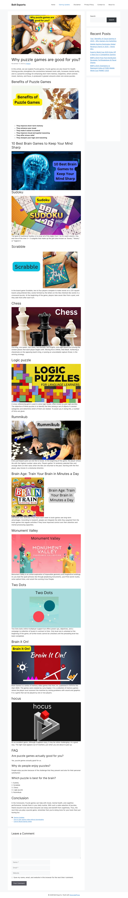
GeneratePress (75, 895)
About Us (112, 5)
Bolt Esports (19, 4)
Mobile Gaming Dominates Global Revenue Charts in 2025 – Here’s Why (102, 46)
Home (53, 5)
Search (92, 16)
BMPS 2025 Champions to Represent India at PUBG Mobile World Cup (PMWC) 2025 (102, 68)
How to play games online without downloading (29, 819)
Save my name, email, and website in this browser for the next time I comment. (43, 877)
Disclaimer (77, 5)
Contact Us (101, 5)
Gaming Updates (64, 5)
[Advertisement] (103, 109)
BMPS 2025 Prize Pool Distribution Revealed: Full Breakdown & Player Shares (103, 60)
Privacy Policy (89, 5)
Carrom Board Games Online (23, 821)
